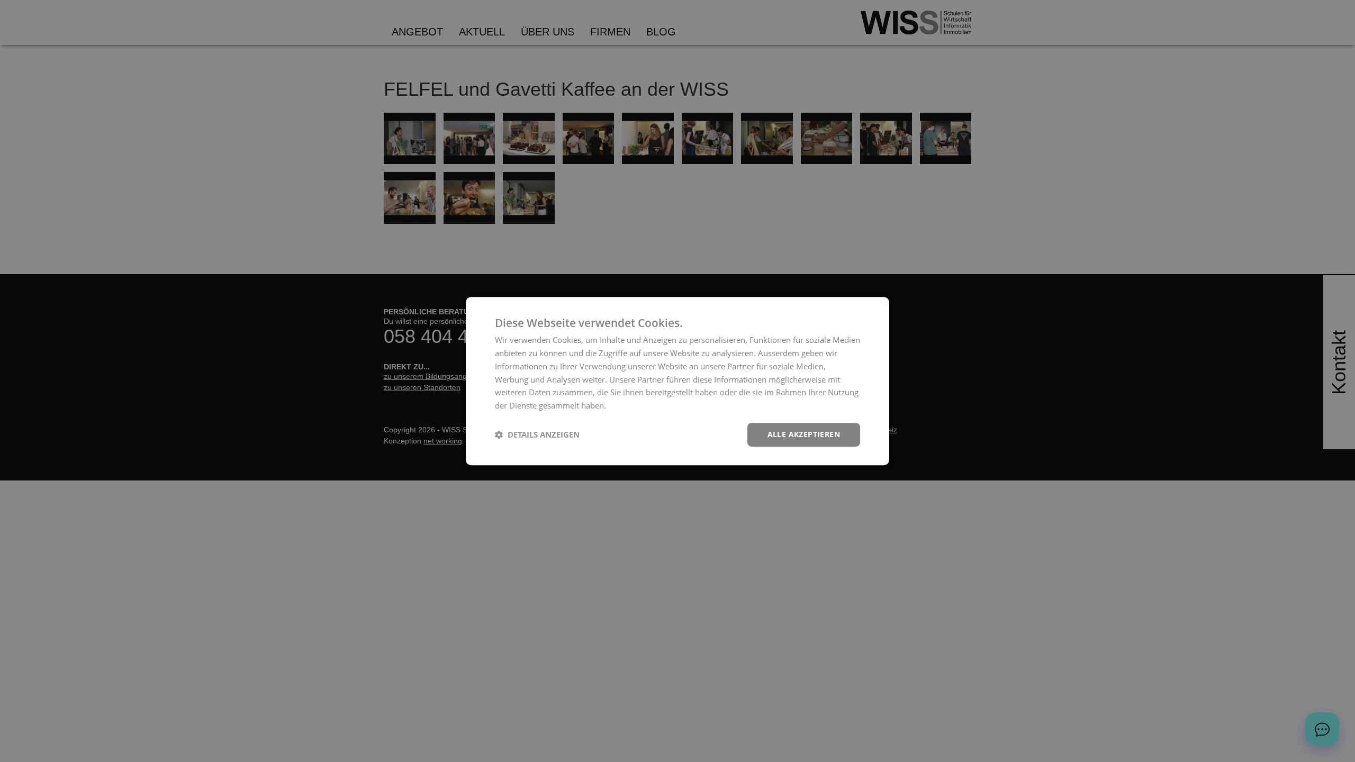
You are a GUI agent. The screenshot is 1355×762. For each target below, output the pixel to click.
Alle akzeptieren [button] (803, 434)
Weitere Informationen (649, 405)
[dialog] (677, 381)
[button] (537, 434)
